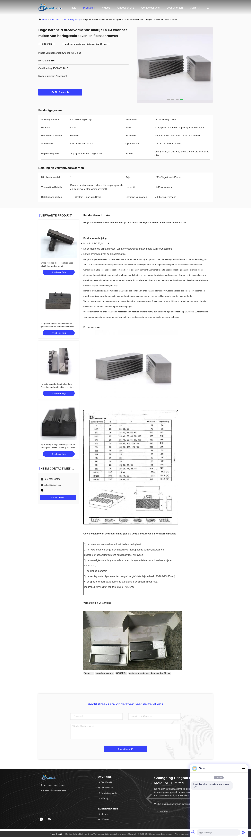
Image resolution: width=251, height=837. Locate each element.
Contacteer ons (150, 7)
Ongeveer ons (125, 7)
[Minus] (243, 768)
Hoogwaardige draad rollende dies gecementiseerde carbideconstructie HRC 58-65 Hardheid (57, 326)
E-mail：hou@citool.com (54, 791)
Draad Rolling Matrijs (71, 19)
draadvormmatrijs (104, 673)
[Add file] (193, 832)
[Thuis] (50, 7)
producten (54, 19)
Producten (89, 7)
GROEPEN (121, 673)
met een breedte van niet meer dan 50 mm (149, 673)
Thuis (44, 19)
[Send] (243, 832)
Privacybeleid (56, 834)
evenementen (175, 7)
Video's (106, 7)
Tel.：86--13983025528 (54, 785)
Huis (73, 7)
